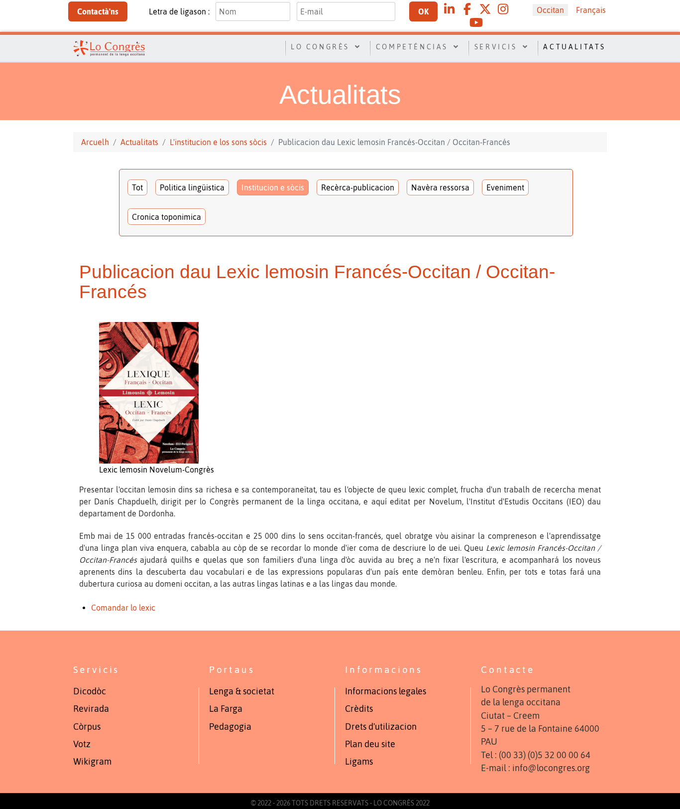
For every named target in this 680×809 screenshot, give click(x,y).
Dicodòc (89, 691)
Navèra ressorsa (440, 187)
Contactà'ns (97, 11)
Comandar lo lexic (123, 607)
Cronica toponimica (166, 216)
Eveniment (505, 187)
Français (591, 9)
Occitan (550, 9)
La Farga (225, 709)
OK (423, 11)
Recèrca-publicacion (357, 187)
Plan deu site (370, 744)
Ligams (359, 762)
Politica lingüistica (192, 187)
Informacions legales (385, 691)
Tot (137, 187)
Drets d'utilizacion (381, 727)
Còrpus (87, 727)
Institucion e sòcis (272, 187)
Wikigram (92, 762)
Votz (82, 744)
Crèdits (359, 709)
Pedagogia (230, 727)
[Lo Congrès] (109, 47)
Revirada (91, 709)
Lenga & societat (241, 691)
